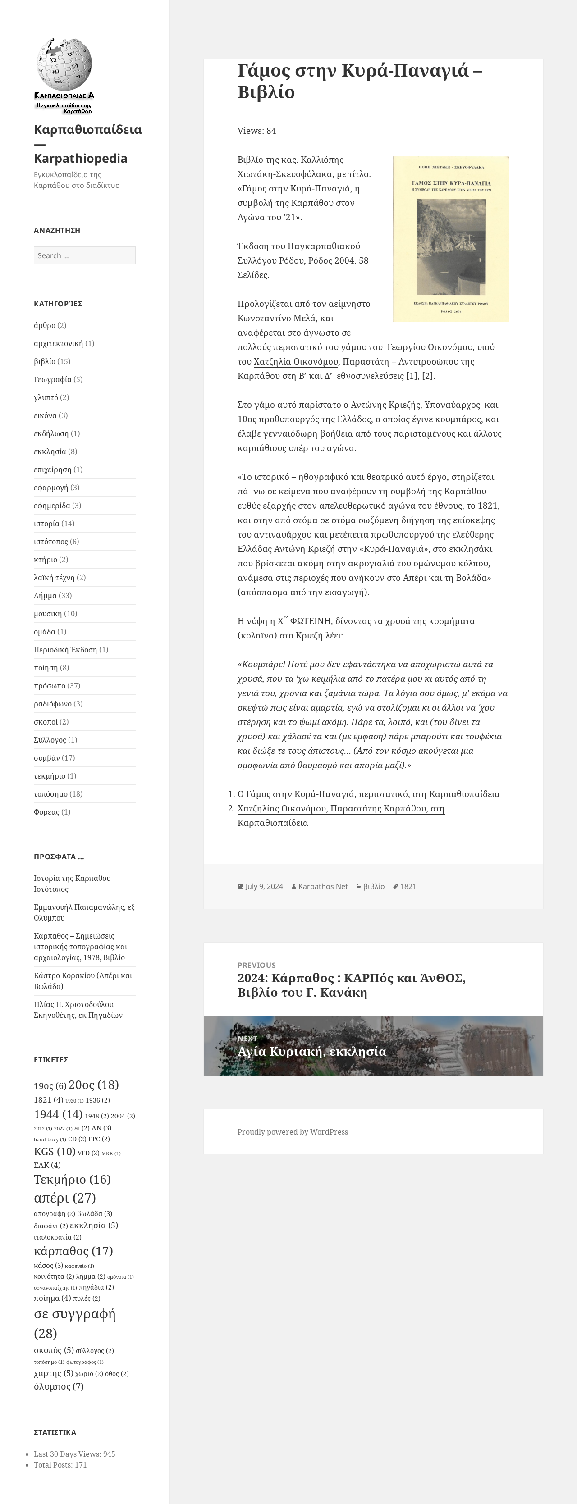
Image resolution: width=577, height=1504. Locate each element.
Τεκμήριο (72, 1179)
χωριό (89, 1374)
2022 (63, 1129)
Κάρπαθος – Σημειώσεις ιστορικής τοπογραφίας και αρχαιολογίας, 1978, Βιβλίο (80, 946)
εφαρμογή (51, 487)
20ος (94, 1084)
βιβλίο (44, 361)
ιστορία (47, 524)
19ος (50, 1086)
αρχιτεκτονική (58, 343)
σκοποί (46, 722)
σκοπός (54, 1349)
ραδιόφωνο (53, 704)
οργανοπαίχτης (55, 1288)
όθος (117, 1374)
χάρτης (53, 1372)
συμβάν (47, 758)
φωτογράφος (85, 1362)
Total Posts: (54, 1465)
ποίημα (52, 1298)
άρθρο (44, 325)
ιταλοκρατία (58, 1237)
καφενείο (79, 1266)
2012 (43, 1129)
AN (101, 1128)
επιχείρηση (53, 469)
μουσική (48, 614)
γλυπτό (46, 397)
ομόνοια (120, 1277)
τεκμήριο (49, 776)
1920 (74, 1101)
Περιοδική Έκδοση (65, 650)
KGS (55, 1151)
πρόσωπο (49, 686)
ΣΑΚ (47, 1165)
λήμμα (90, 1276)
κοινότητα (54, 1276)
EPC (99, 1139)
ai (82, 1128)
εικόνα (45, 415)
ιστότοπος (51, 542)
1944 (58, 1113)
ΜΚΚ (111, 1153)
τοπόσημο (51, 794)
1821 (49, 1099)
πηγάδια (96, 1287)
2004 (123, 1116)
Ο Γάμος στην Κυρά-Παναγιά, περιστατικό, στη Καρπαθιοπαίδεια (369, 794)
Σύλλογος (50, 740)
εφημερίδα (52, 505)
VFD (89, 1153)
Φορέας (47, 812)
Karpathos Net (323, 886)
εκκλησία (50, 451)
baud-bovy (50, 1139)
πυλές (87, 1298)
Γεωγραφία (53, 379)
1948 (97, 1116)
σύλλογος (95, 1351)
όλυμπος (59, 1386)
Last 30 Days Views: (68, 1454)
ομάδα (44, 632)
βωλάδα (94, 1213)
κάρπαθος (73, 1251)
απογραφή (54, 1214)
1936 (98, 1100)
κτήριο (45, 560)
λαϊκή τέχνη (54, 578)
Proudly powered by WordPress (293, 1132)
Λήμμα (45, 596)
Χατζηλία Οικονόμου (296, 361)
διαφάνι (51, 1226)
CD (77, 1139)
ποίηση (46, 668)
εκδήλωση (51, 433)
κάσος (48, 1265)
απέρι (65, 1198)
